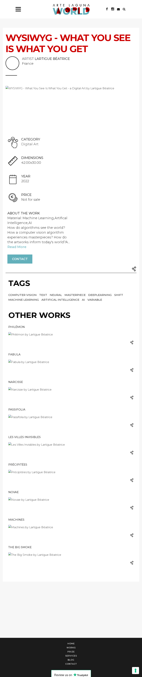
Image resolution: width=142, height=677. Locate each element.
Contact (20, 259)
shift (118, 295)
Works (71, 647)
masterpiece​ (75, 295)
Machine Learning (24, 299)
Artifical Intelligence (60, 299)
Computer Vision (22, 295)
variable (94, 299)
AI (84, 299)
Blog (71, 660)
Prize (71, 651)
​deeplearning (100, 295)
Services (71, 655)
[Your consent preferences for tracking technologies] (135, 670)
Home (71, 643)
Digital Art (29, 144)
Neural (56, 295)
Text (43, 295)
